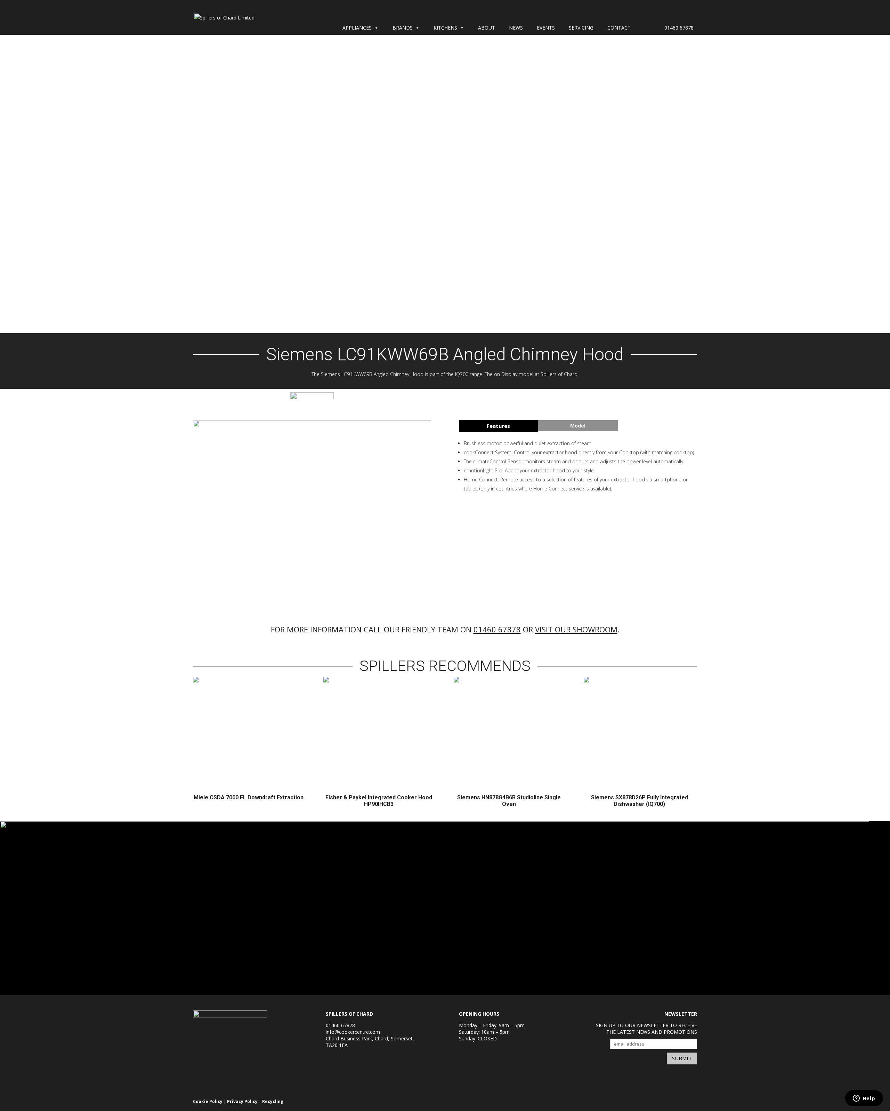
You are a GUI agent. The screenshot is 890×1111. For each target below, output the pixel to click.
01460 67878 (679, 27)
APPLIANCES (357, 27)
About (486, 27)
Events (546, 27)
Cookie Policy (207, 1101)
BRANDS (403, 27)
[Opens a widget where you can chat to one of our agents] (864, 1099)
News (516, 27)
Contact (619, 27)
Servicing (581, 27)
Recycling (272, 1101)
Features (498, 425)
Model (577, 425)
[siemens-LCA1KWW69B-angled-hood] (312, 425)
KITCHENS (445, 27)
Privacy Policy (242, 1101)
